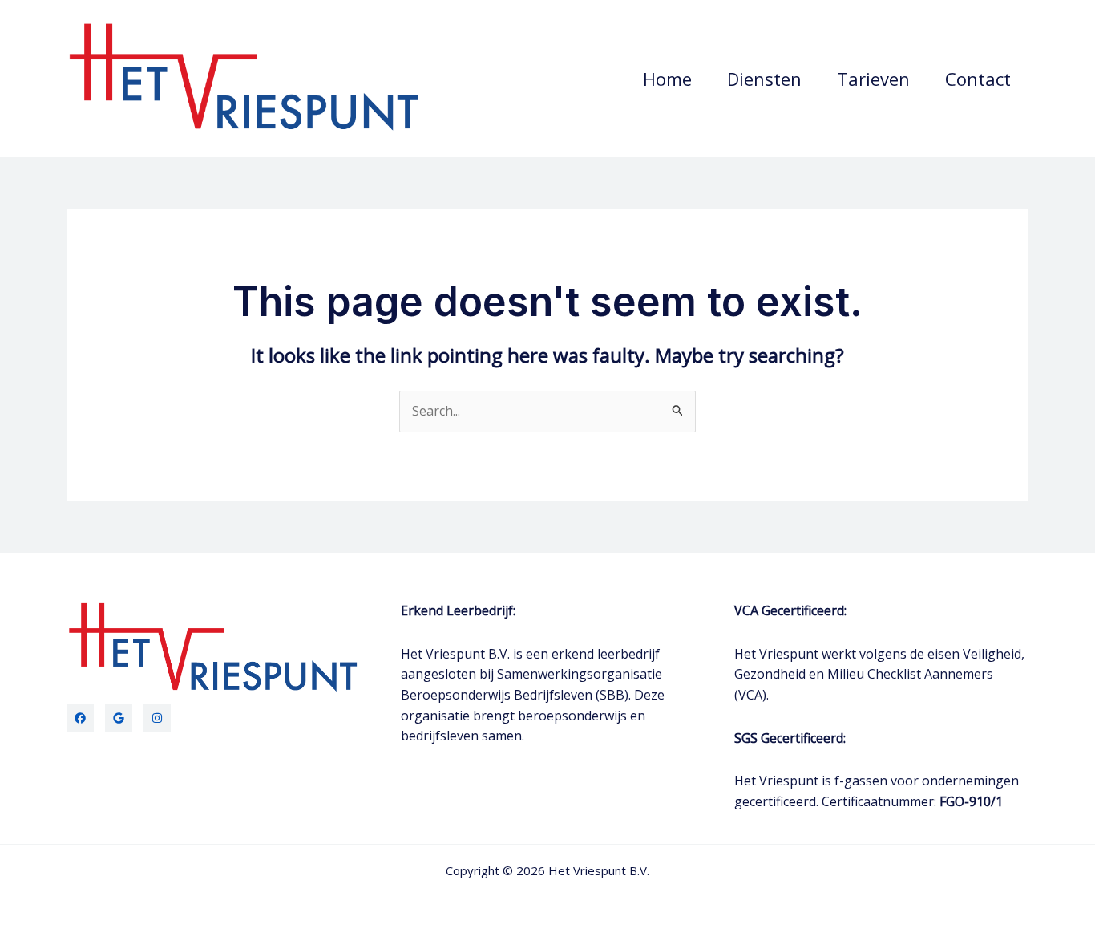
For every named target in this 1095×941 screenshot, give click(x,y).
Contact (978, 79)
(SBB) (612, 695)
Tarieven (873, 79)
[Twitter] (118, 718)
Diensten (764, 79)
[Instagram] (157, 718)
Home (667, 79)
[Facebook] (80, 718)
